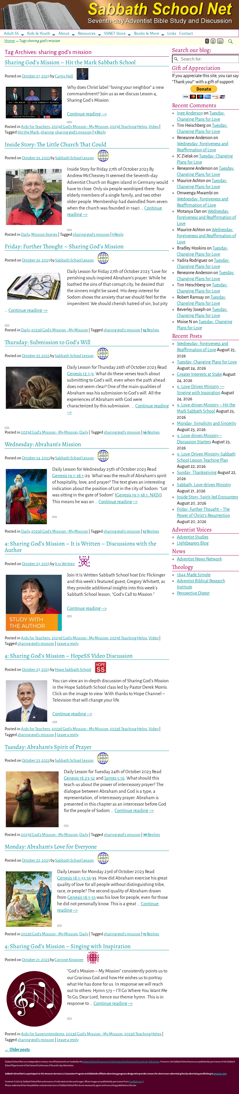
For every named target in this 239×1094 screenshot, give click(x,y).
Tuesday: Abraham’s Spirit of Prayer (48, 747)
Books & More (146, 33)
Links (173, 33)
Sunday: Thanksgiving (197, 472)
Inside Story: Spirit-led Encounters (207, 497)
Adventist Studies (192, 537)
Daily (25, 234)
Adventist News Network (199, 559)
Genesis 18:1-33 (81, 897)
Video (154, 126)
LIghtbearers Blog (193, 543)
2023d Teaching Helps (128, 126)
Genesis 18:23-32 (79, 778)
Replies (151, 330)
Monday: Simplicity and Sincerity (206, 423)
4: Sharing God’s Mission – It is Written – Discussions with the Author (80, 546)
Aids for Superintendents (42, 1034)
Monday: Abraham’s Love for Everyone (51, 846)
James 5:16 (114, 778)
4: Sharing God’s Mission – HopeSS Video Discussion (69, 656)
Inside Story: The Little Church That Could (55, 144)
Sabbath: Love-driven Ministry (204, 484)
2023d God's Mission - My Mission (80, 126)
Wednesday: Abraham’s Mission (43, 444)
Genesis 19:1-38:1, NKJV (138, 494)
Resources (87, 33)
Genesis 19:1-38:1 (68, 475)
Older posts (17, 1050)
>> (220, 41)
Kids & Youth (38, 33)
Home (9, 41)
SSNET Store (115, 33)
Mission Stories (44, 234)
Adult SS (11, 33)
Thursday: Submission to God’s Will (47, 342)
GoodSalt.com (136, 1081)
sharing (47, 132)
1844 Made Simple (193, 574)
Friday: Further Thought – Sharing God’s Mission (64, 246)
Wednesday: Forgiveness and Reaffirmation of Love (206, 217)
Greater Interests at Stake (199, 374)
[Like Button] (69, 122)
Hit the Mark (28, 132)
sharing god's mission (73, 132)
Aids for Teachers (35, 126)
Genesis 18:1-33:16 (74, 877)
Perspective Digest (193, 593)
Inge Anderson (190, 113)
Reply (100, 132)
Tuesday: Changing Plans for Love (207, 362)
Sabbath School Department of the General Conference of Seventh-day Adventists (121, 1061)
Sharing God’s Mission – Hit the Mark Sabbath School (70, 62)
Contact (186, 33)
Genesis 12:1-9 (80, 373)
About (63, 33)
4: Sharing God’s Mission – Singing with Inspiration (68, 946)
